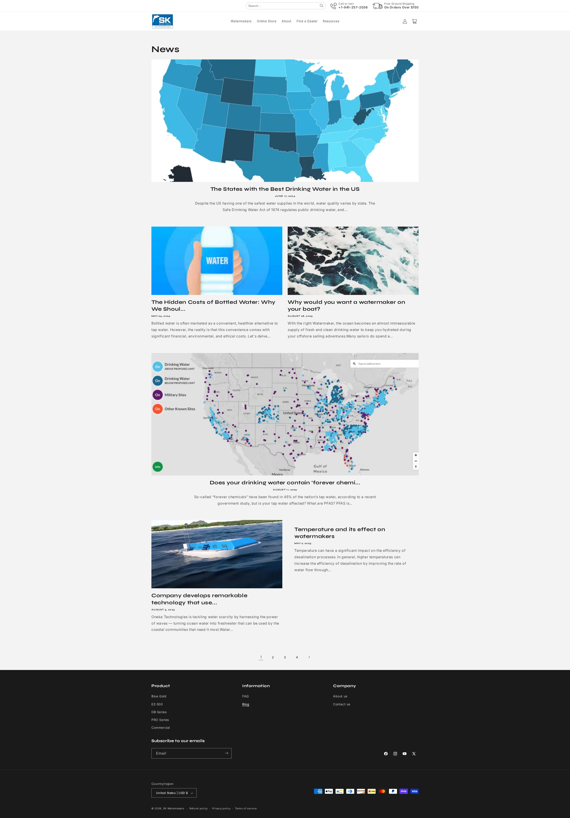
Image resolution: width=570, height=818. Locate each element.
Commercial (160, 728)
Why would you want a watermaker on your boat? (346, 305)
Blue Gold (158, 696)
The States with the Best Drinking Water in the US (285, 189)
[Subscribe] (226, 753)
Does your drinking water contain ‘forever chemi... (285, 482)
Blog (245, 704)
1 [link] (261, 657)
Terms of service (245, 808)
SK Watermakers (173, 808)
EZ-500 (157, 704)
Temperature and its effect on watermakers (339, 533)
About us (340, 696)
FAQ (245, 696)
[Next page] (309, 657)
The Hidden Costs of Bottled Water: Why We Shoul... (213, 305)
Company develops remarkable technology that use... (199, 599)
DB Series (159, 712)
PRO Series (160, 720)
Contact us (341, 704)
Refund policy (198, 808)
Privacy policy (221, 808)
